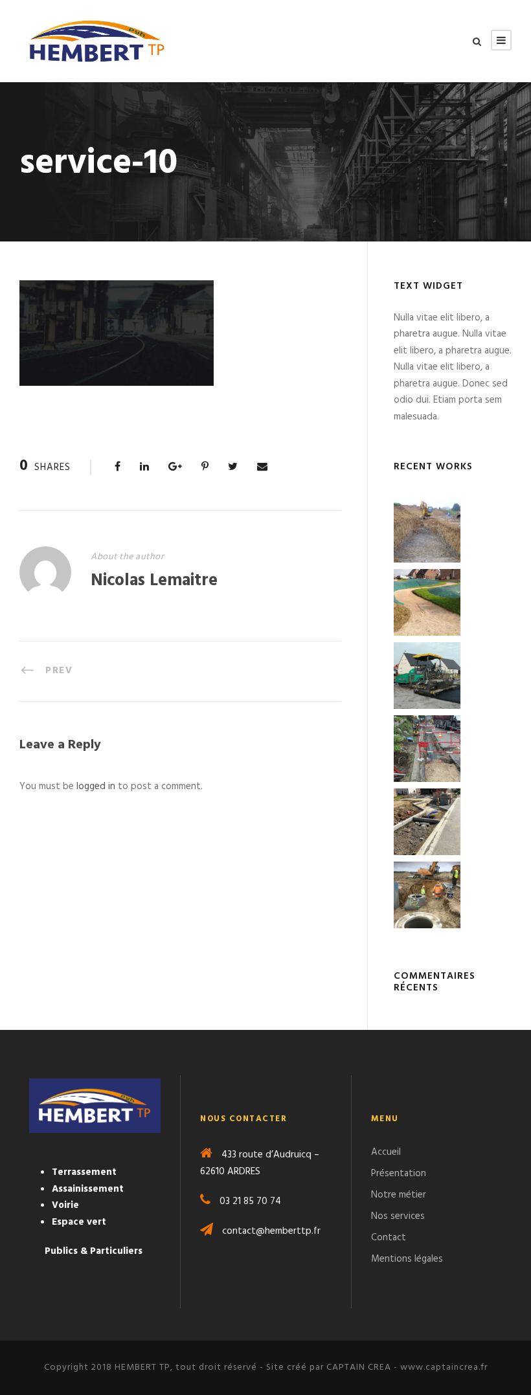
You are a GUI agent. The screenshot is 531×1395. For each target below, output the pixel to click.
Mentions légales (407, 1259)
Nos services (398, 1216)
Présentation (398, 1173)
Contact (388, 1237)
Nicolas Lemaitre (154, 581)
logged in (95, 786)
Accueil (386, 1152)
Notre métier (398, 1195)
